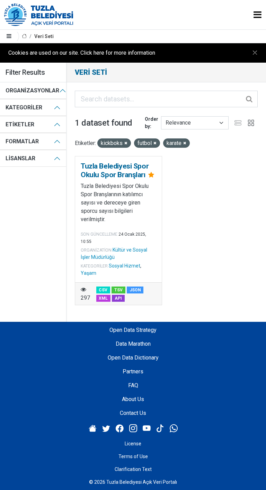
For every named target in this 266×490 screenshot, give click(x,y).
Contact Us (133, 413)
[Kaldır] (125, 143)
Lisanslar (20, 158)
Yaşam (88, 273)
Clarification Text (133, 469)
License (133, 443)
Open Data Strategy (133, 330)
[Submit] (250, 99)
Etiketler (20, 124)
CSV (103, 290)
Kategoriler (24, 107)
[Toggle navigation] (257, 14)
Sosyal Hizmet (124, 266)
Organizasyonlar (32, 90)
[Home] (24, 36)
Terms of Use (133, 456)
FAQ (133, 385)
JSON (135, 290)
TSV (118, 290)
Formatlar (22, 141)
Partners (133, 371)
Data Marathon (133, 344)
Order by (151, 122)
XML (103, 298)
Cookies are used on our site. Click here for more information (81, 52)
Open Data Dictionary (133, 357)
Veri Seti (44, 36)
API (118, 298)
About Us (133, 399)
